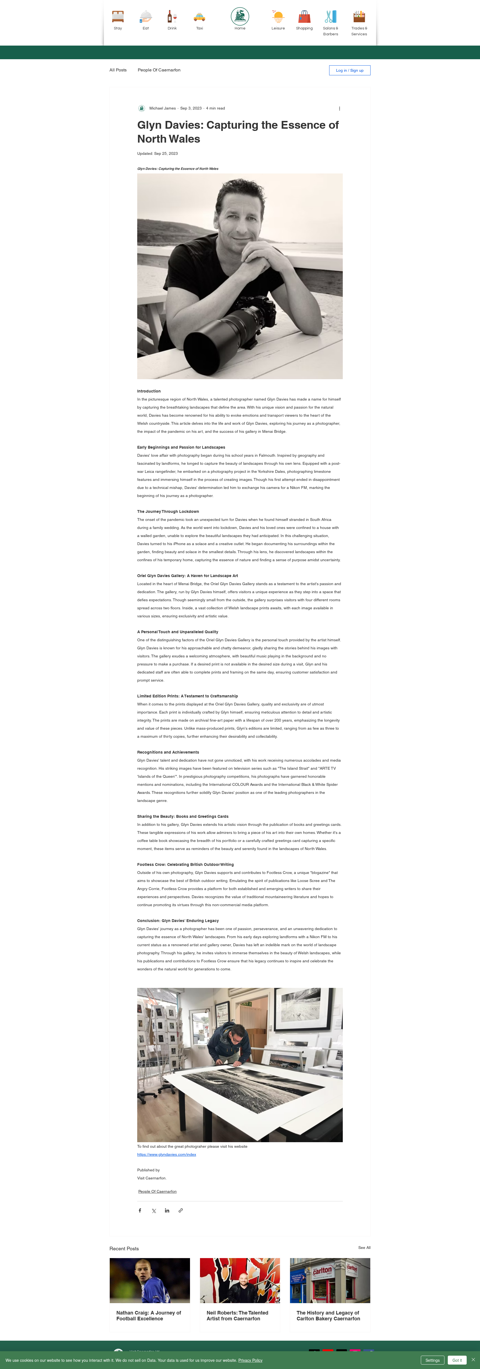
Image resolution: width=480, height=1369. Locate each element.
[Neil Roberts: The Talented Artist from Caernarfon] (240, 1280)
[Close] (473, 1360)
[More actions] (339, 108)
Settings (433, 1360)
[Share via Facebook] (139, 1210)
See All (364, 1247)
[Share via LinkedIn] (167, 1210)
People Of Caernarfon (159, 70)
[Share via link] (180, 1210)
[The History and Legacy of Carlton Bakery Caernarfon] (330, 1280)
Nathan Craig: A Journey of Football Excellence (148, 1315)
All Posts (118, 70)
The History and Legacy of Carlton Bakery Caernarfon (328, 1315)
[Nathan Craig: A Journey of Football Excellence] (150, 1280)
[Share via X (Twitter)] (153, 1210)
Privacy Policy (250, 1360)
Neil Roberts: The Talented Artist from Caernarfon (237, 1315)
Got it (457, 1360)
